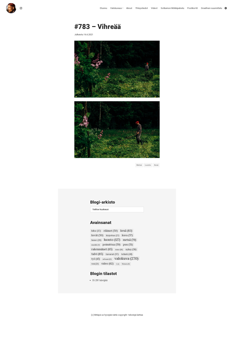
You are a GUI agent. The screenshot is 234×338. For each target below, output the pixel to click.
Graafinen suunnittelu (211, 8)
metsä (139, 165)
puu (128, 244)
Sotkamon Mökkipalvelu (172, 8)
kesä (156, 165)
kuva (127, 235)
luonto (148, 165)
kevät (97, 235)
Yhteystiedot (141, 8)
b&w (96, 230)
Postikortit (192, 8)
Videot (154, 8)
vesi (95, 263)
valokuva (126, 258)
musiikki (95, 245)
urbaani (107, 259)
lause (96, 240)
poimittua (111, 244)
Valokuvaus (116, 8)
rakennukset (101, 249)
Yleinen (126, 264)
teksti (126, 254)
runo (119, 249)
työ (95, 258)
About (129, 8)
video (107, 263)
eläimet (111, 230)
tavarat (112, 254)
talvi (97, 254)
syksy (131, 249)
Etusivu (103, 8)
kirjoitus (112, 235)
